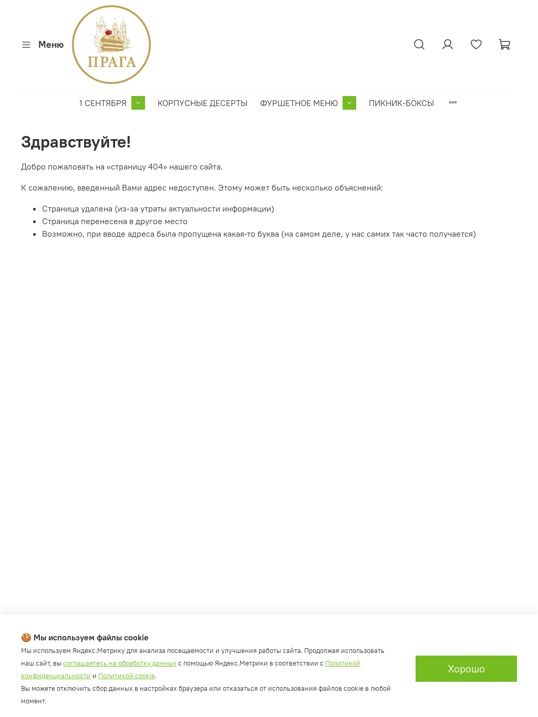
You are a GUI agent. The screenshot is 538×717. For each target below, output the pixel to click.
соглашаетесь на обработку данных (120, 663)
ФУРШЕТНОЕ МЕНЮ (299, 103)
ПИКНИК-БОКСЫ (401, 103)
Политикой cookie (126, 675)
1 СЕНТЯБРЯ (103, 103)
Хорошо (466, 668)
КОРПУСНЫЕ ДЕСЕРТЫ (202, 103)
